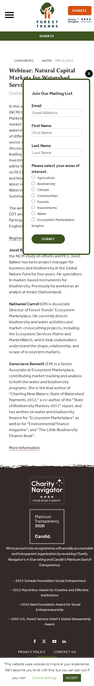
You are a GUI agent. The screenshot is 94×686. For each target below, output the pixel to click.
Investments (47, 207)
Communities (47, 195)
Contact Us (65, 652)
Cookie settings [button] (44, 678)
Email (36, 105)
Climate (43, 189)
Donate (47, 36)
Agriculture (46, 177)
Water (41, 213)
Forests (43, 201)
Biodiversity (46, 183)
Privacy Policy (32, 652)
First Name (41, 125)
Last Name (41, 145)
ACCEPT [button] (72, 678)
